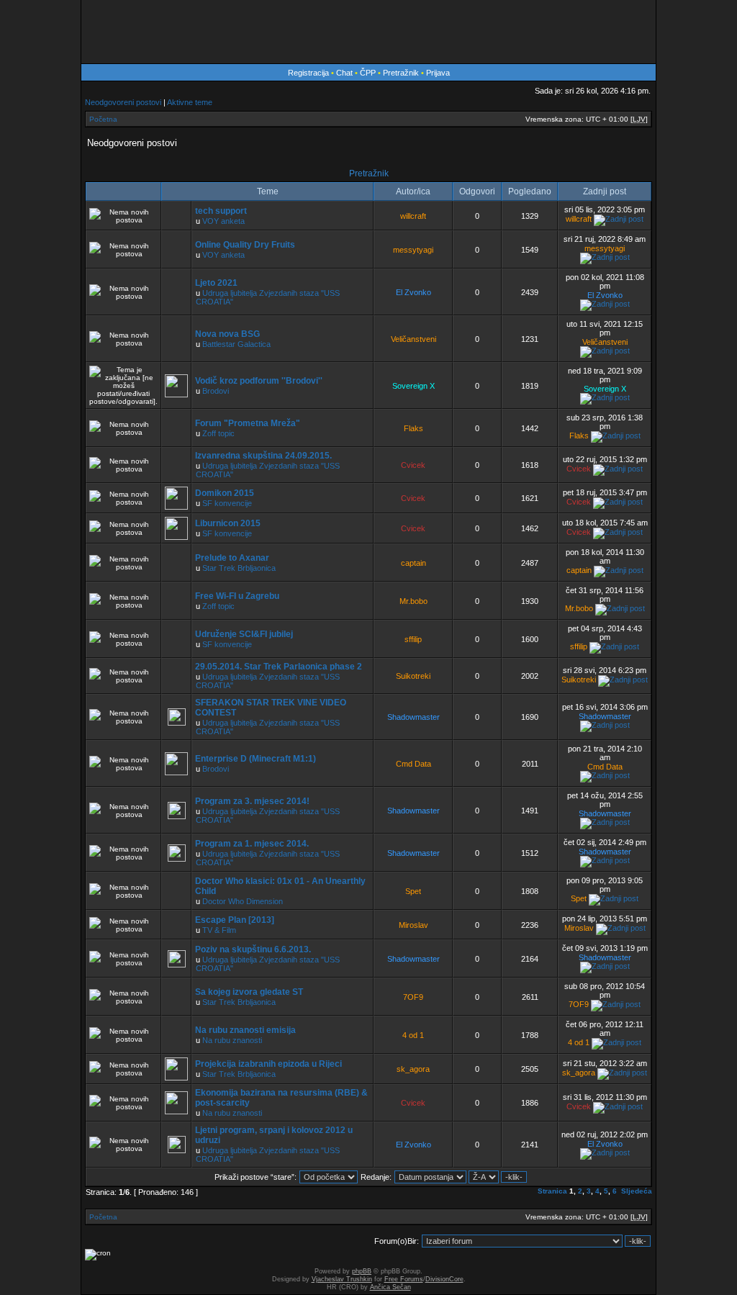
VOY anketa (223, 221)
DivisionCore (444, 1279)
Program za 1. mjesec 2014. (252, 844)
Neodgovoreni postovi (123, 102)
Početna (103, 119)
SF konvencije (227, 503)
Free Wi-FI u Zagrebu (237, 596)
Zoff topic (218, 433)
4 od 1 (413, 1035)
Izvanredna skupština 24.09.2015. (263, 456)
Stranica (552, 1191)
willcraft (413, 216)
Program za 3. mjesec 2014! (252, 801)
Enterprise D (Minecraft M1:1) (255, 759)
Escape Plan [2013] (234, 920)
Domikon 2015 (224, 493)
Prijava (438, 72)
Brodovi (215, 391)
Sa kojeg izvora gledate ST (249, 992)
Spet (413, 891)
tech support (221, 211)
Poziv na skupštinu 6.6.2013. (253, 949)
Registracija (308, 72)
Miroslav (413, 925)
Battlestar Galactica (236, 344)
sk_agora (413, 1069)
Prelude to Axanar (232, 558)
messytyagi (413, 249)
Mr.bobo (413, 601)
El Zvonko (413, 292)
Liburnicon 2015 (228, 523)
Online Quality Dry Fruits (245, 245)
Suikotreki (413, 676)
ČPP (368, 72)
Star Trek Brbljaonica (239, 568)
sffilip (413, 639)
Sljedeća (636, 1191)
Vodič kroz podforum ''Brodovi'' (258, 381)
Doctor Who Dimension (242, 901)
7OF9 (413, 997)
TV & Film (219, 930)
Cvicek (413, 465)
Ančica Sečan (390, 1287)
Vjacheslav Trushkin (342, 1279)
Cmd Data (413, 763)
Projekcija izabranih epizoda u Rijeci (268, 1064)
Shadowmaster (413, 717)
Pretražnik (401, 72)
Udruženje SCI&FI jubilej (244, 634)
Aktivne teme (189, 102)
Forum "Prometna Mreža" (247, 423)
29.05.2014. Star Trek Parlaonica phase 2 (278, 667)
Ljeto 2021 (216, 283)
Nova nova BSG (227, 334)
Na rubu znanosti (232, 1040)
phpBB (361, 1271)
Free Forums (403, 1279)
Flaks (413, 428)
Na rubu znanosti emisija (245, 1030)
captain (413, 563)
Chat (345, 72)
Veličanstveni (413, 339)
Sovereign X (413, 386)
